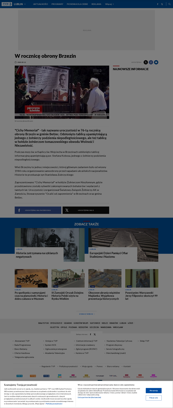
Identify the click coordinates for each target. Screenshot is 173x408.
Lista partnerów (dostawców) (89, 397)
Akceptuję (154, 391)
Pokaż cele (153, 398)
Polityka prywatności (54, 404)
